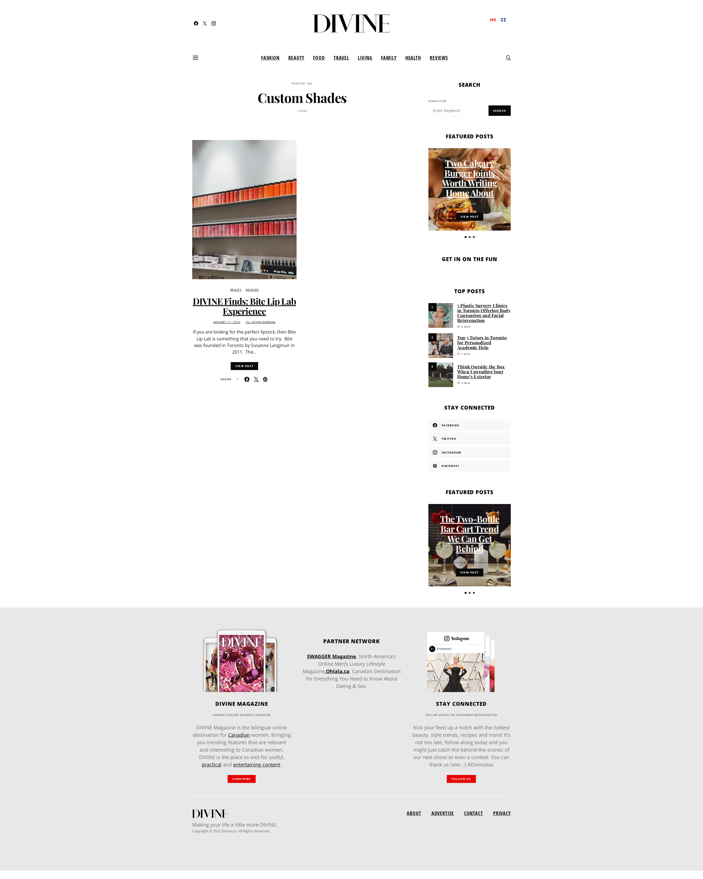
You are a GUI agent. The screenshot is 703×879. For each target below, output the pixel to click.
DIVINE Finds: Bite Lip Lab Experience (244, 306)
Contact (473, 813)
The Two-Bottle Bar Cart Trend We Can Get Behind (470, 533)
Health (413, 57)
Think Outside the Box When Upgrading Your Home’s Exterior (481, 371)
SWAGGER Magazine (331, 656)
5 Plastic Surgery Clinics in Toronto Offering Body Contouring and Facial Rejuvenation (483, 313)
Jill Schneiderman (260, 322)
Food (319, 57)
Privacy (502, 813)
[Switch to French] (503, 19)
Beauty (296, 57)
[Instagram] (213, 23)
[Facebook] (196, 23)
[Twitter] (205, 23)
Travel (341, 57)
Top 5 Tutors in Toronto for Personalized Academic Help (482, 342)
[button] (466, 237)
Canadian (239, 735)
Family (388, 57)
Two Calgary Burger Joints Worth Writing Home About (469, 177)
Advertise (442, 813)
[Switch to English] (493, 19)
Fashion (270, 57)
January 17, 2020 (227, 322)
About (414, 813)
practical (212, 764)
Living (365, 57)
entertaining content (256, 764)
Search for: (437, 101)
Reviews (439, 57)
